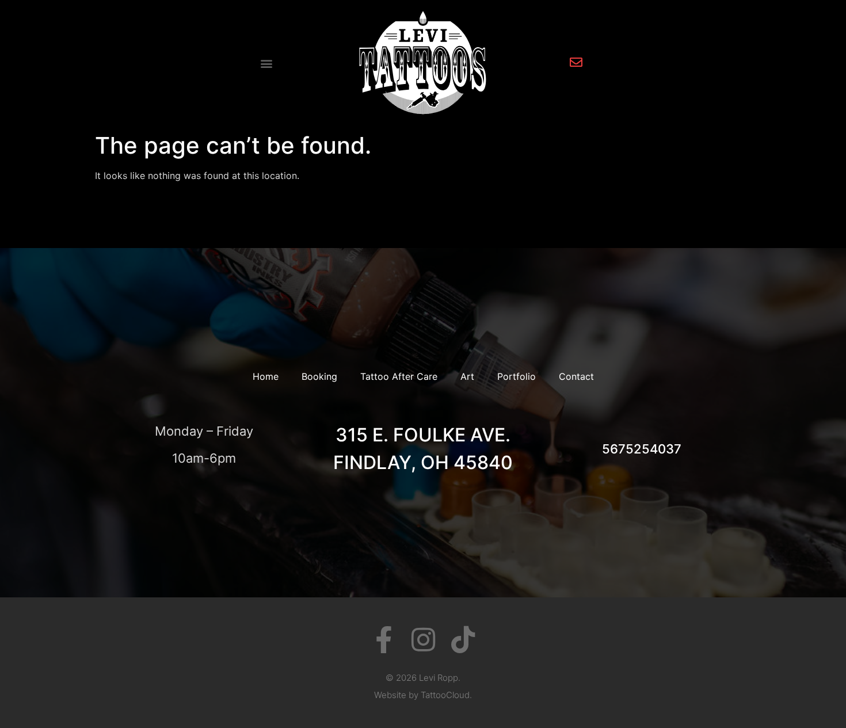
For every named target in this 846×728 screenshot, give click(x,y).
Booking (319, 376)
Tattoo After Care (398, 376)
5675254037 (641, 448)
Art (467, 376)
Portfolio (516, 376)
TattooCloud (445, 694)
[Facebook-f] (383, 639)
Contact (576, 376)
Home (266, 376)
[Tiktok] (463, 639)
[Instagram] (423, 639)
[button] (266, 63)
